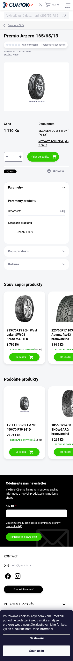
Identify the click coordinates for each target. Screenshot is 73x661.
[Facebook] (7, 575)
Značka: (11, 55)
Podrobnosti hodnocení (53, 44)
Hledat (64, 15)
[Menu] (68, 5)
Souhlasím (36, 651)
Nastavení (37, 638)
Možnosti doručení (54, 143)
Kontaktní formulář (23, 589)
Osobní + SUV (25, 232)
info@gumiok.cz (21, 565)
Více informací (43, 629)
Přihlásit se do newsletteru (24, 537)
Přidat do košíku (39, 156)
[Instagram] (17, 575)
